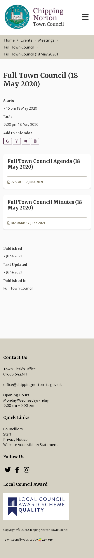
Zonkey (47, 539)
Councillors (13, 429)
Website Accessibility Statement (30, 444)
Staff (7, 434)
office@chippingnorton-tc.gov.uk (32, 384)
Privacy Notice (15, 439)
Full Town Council (18, 288)
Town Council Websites (18, 539)
